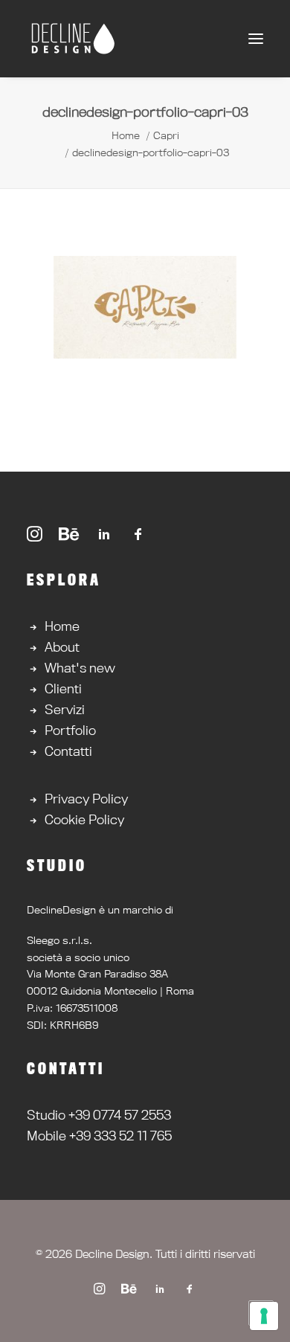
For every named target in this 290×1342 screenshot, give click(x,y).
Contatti (68, 751)
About (62, 647)
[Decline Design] (72, 38)
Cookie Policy (84, 819)
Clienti (63, 688)
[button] (256, 38)
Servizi (65, 709)
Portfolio (70, 730)
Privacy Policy (86, 798)
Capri (166, 135)
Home (126, 135)
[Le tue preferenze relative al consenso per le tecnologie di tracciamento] (264, 1316)
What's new (80, 667)
